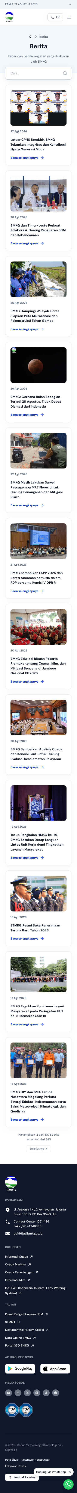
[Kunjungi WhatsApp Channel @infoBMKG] (55, 1392)
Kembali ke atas (24, 1477)
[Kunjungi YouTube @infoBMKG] (8, 1392)
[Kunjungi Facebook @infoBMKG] (18, 1392)
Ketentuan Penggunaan (35, 1459)
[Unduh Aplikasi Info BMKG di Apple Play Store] (56, 1369)
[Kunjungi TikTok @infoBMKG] (46, 1392)
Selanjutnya (37, 1148)
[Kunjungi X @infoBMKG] (27, 1392)
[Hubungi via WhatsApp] (68, 1484)
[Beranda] (9, 17)
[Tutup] (70, 1471)
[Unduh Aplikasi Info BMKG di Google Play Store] (21, 1369)
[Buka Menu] (69, 17)
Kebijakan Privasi (16, 1466)
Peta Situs (11, 1459)
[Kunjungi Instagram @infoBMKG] (36, 1392)
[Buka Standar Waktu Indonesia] (70, 4)
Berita (43, 37)
